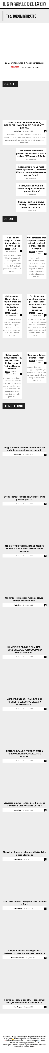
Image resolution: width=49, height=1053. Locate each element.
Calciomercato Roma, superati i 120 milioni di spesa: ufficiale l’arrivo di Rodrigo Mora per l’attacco (12, 362)
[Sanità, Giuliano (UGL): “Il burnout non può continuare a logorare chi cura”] (9, 187)
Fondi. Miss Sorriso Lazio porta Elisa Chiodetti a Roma (24, 902)
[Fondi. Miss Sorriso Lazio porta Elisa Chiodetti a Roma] (24, 882)
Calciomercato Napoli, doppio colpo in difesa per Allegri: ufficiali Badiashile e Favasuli (12, 303)
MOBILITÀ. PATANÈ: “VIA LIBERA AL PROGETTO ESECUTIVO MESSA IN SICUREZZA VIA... (24, 702)
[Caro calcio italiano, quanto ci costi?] (36, 347)
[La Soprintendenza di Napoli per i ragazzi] (24, 47)
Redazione (17, 605)
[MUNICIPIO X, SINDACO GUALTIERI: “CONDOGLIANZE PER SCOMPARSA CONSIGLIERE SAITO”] (24, 628)
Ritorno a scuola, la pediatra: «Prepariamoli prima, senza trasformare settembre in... (24, 1001)
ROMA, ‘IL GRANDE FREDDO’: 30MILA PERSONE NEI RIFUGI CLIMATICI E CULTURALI (24, 754)
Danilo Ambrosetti (17, 958)
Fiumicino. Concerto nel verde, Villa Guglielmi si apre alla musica (24, 853)
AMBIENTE (15, 67)
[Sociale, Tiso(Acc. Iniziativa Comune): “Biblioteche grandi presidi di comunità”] (9, 204)
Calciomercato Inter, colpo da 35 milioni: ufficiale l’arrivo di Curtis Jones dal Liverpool (36, 243)
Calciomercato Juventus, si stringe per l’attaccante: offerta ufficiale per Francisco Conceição (36, 303)
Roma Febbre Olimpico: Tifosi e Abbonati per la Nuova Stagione (12, 241)
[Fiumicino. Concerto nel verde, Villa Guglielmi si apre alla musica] (24, 833)
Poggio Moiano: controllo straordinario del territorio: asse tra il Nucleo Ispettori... (24, 449)
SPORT (8, 249)
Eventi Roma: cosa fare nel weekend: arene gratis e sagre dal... (24, 498)
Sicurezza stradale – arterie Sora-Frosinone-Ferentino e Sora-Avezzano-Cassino (24, 804)
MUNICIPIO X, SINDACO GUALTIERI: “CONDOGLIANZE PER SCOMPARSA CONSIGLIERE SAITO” (24, 650)
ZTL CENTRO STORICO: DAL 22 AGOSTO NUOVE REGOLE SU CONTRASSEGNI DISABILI (24, 549)
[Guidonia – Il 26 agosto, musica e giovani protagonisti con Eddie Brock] (24, 579)
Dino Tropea (17, 859)
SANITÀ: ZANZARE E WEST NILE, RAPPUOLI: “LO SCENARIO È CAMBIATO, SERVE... (24, 125)
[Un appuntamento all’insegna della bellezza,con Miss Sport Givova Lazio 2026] (24, 931)
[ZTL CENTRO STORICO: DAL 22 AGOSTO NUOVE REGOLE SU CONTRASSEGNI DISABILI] (24, 527)
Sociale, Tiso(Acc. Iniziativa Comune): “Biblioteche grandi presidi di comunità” (31, 205)
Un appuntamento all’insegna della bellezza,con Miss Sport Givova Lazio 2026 (24, 952)
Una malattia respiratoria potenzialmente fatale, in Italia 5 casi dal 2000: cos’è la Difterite (31, 153)
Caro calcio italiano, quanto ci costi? (36, 356)
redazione (17, 131)
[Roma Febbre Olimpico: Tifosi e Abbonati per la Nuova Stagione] (12, 230)
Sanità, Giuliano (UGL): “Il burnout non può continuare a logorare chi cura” (31, 188)
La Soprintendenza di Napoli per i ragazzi (24, 62)
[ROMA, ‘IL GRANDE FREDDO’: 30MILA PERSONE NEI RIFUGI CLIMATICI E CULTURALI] (24, 732)
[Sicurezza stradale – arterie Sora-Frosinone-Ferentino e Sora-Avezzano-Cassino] (24, 784)
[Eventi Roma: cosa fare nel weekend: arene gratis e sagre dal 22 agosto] (24, 478)
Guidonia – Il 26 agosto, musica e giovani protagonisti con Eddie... (24, 599)
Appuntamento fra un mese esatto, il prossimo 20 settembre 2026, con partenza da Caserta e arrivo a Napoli (31, 170)
